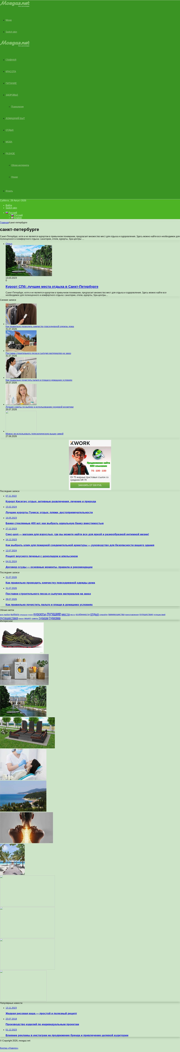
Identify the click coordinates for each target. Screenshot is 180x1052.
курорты (39, 614)
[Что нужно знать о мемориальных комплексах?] (27, 747)
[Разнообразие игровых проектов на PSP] (27, 937)
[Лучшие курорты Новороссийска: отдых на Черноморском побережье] (23, 811)
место (72, 615)
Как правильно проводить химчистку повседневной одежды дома (40, 326)
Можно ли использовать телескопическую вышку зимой (34, 434)
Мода (9, 142)
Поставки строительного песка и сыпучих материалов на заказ (38, 353)
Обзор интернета (20, 165)
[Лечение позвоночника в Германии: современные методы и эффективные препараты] (26, 842)
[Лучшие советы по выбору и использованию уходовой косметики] (21, 404)
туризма (54, 618)
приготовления (132, 615)
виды (2, 615)
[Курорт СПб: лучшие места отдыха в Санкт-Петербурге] (23, 716)
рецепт (27, 618)
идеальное (24, 615)
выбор (7, 615)
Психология (17, 106)
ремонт (21, 618)
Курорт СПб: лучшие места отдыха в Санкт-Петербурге (52, 286)
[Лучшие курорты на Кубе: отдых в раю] (12, 874)
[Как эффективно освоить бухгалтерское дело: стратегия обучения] (27, 905)
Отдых (10, 130)
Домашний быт (15, 118)
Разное (10, 153)
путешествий (159, 615)
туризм (43, 618)
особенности (83, 614)
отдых (94, 614)
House (14, 177)
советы (35, 618)
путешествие (146, 614)
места (65, 614)
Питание (11, 83)
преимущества (116, 614)
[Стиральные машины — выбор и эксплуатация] (24, 684)
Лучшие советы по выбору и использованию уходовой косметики (40, 407)
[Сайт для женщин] (15, 6)
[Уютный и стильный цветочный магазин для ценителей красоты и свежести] (27, 969)
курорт (30, 615)
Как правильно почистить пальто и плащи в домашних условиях (39, 380)
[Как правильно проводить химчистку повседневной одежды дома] (21, 324)
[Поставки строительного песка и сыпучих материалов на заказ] (21, 351)
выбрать (15, 614)
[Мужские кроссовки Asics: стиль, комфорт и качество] (22, 653)
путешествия (9, 618)
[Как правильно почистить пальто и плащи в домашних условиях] (21, 377)
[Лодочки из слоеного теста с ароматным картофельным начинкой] (23, 1000)
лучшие (54, 613)
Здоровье (12, 95)
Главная (4, 222)
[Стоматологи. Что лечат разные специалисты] (23, 779)
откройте (103, 615)
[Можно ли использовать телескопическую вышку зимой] (21, 431)
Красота (11, 71)
